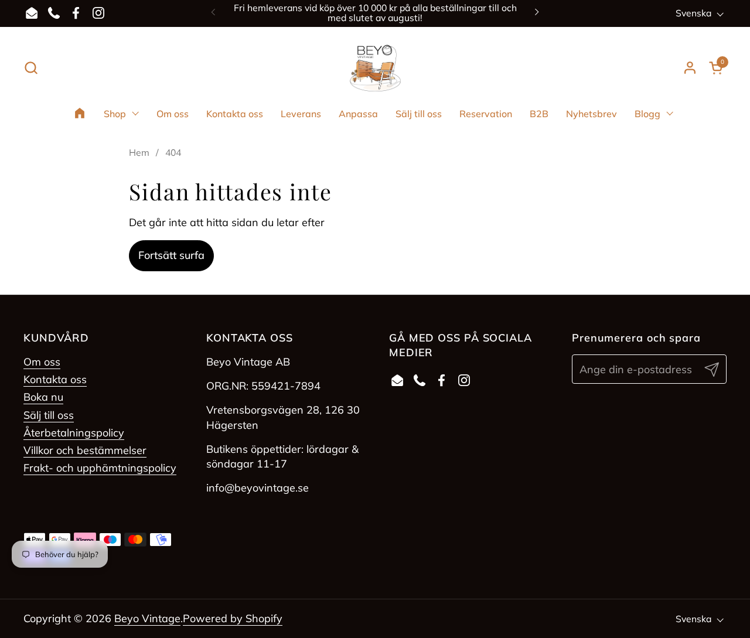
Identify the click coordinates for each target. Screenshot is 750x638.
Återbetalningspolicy (73, 432)
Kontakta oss (55, 379)
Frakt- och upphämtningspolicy (99, 468)
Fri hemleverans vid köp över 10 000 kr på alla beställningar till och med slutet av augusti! (375, 13)
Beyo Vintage (147, 618)
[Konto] (690, 67)
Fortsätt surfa (171, 255)
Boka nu (43, 397)
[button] (30, 67)
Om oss (41, 362)
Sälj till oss (48, 415)
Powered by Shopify (232, 618)
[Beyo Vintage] (375, 68)
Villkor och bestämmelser (84, 450)
